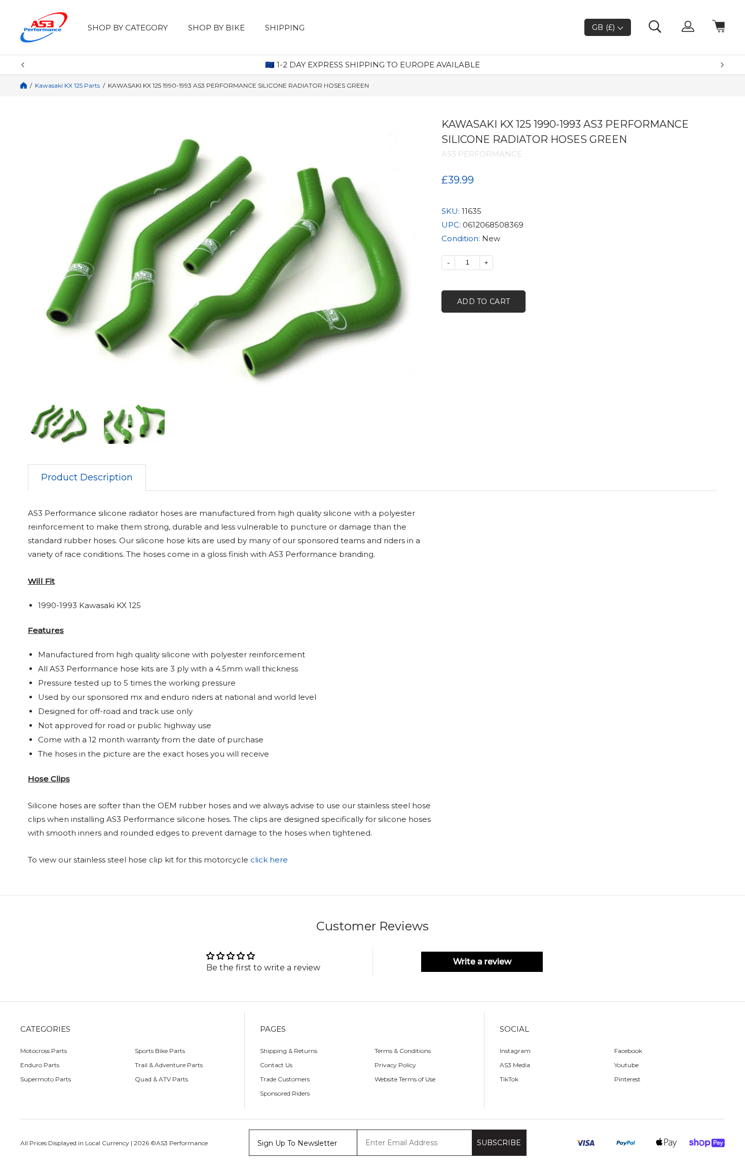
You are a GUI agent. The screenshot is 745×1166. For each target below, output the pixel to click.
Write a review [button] (482, 961)
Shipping (285, 27)
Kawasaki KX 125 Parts (67, 85)
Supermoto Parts (45, 1079)
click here (269, 859)
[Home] (23, 85)
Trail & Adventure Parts (169, 1065)
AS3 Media (515, 1065)
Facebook (628, 1051)
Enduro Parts (39, 1065)
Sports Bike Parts (160, 1051)
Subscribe (499, 1142)
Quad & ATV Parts (161, 1079)
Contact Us (276, 1065)
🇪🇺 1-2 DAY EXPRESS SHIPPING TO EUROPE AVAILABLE (372, 64)
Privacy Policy (395, 1065)
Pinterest (627, 1079)
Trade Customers (285, 1079)
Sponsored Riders (285, 1093)
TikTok (509, 1079)
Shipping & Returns (288, 1051)
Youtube (626, 1065)
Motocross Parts (43, 1051)
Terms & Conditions (403, 1051)
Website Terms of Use (405, 1079)
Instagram (515, 1051)
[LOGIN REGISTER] (688, 27)
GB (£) (604, 27)
